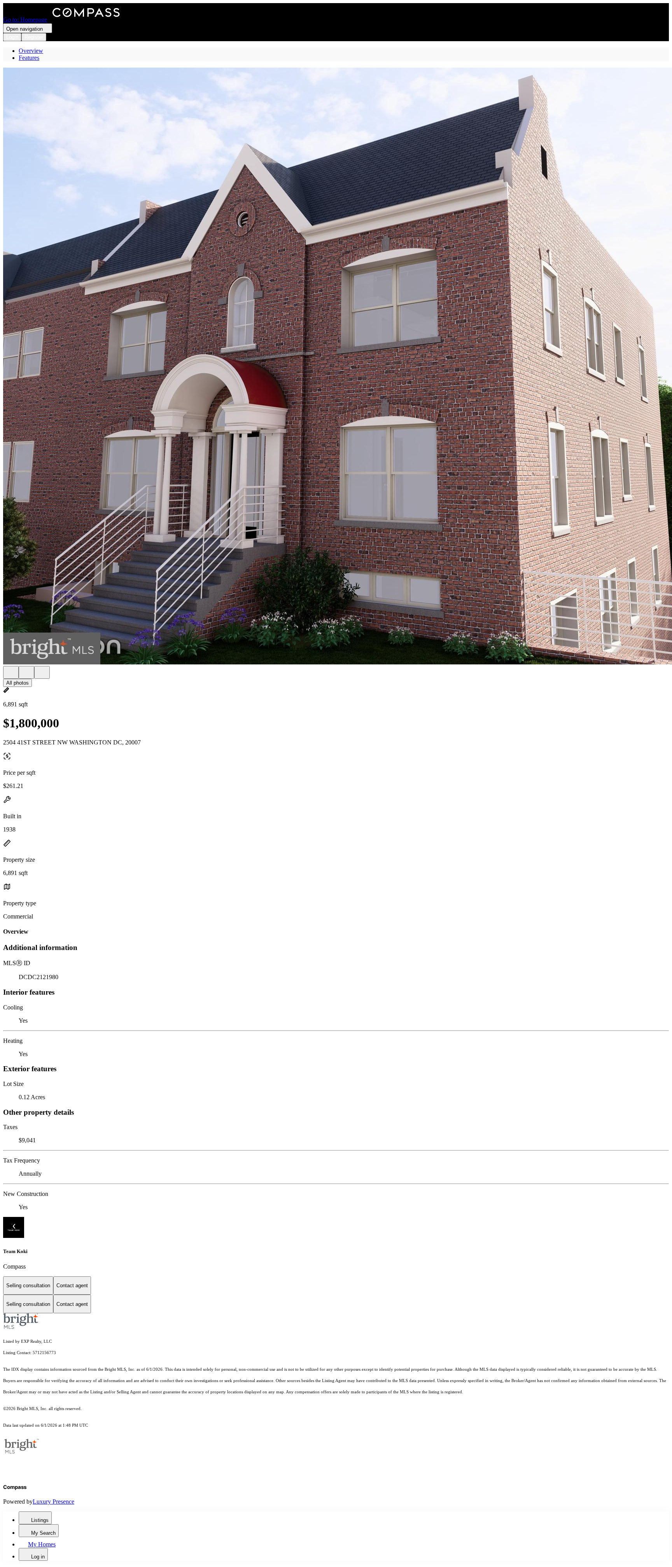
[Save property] (26, 672)
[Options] (11, 672)
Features (29, 57)
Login (12, 37)
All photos (17, 683)
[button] (336, 367)
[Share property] (42, 672)
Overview (31, 50)
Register (33, 37)
